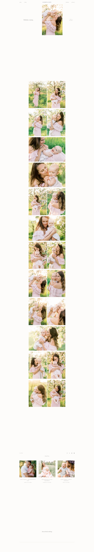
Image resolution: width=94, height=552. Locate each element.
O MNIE (25, 2)
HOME (20, 2)
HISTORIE (67, 2)
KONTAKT (73, 2)
